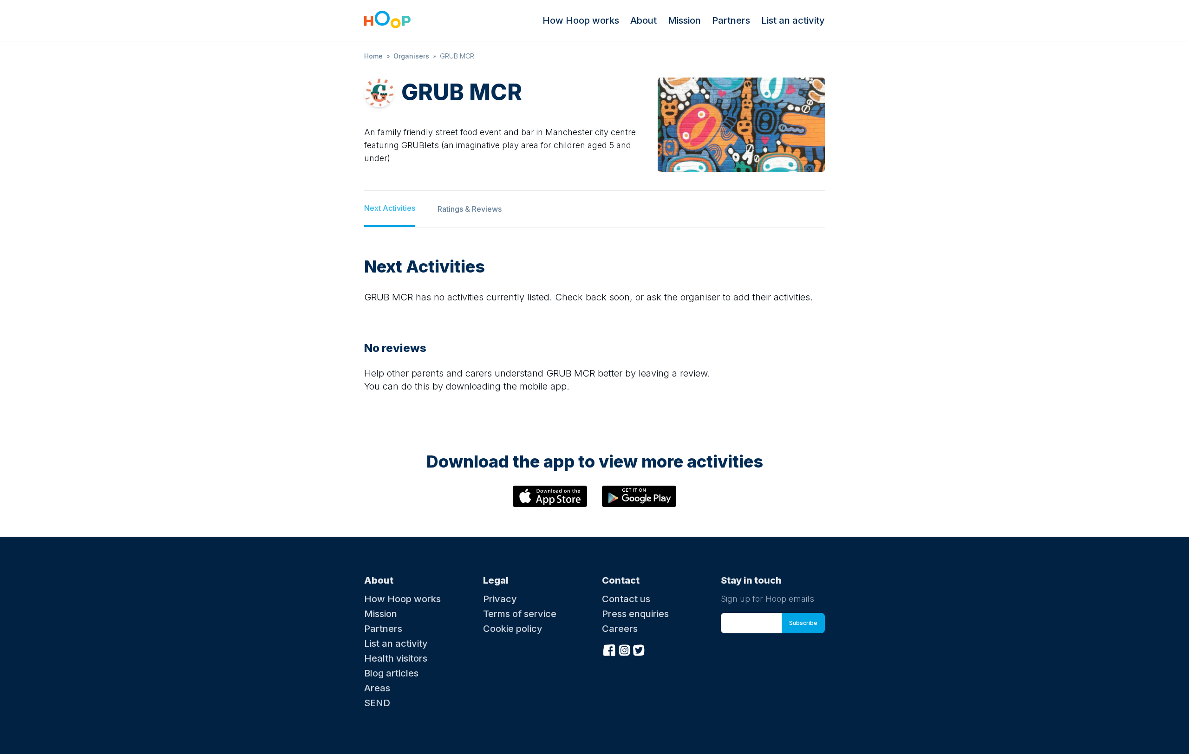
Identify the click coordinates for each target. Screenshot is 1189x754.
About (643, 20)
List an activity (793, 20)
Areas (377, 688)
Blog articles (391, 673)
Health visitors (395, 658)
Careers (620, 628)
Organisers (411, 56)
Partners (731, 20)
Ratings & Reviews (470, 209)
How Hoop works (580, 20)
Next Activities (389, 208)
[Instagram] (624, 649)
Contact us (626, 598)
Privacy (500, 598)
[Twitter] (639, 649)
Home (373, 56)
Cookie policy (512, 628)
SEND (377, 702)
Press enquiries (635, 613)
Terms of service (519, 613)
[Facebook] (609, 649)
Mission (684, 20)
